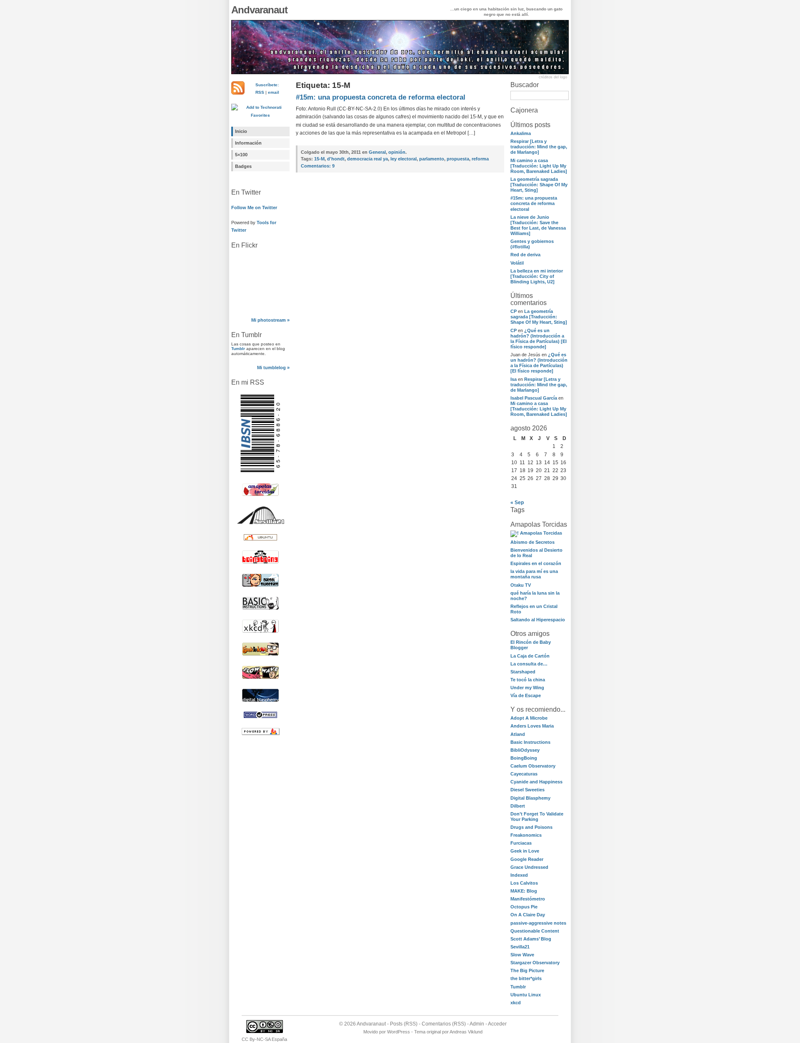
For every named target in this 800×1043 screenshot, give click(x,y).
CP (513, 311)
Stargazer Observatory (535, 962)
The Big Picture (527, 970)
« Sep (517, 502)
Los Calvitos (524, 882)
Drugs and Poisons (531, 827)
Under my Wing (527, 687)
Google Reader (526, 859)
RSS (259, 92)
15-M (319, 158)
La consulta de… (529, 663)
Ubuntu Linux (525, 994)
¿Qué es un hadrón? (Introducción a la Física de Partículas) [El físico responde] (538, 338)
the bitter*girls (526, 978)
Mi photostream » (270, 320)
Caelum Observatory (532, 765)
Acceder (497, 1024)
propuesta (458, 158)
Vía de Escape (525, 695)
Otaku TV (520, 585)
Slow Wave (522, 954)
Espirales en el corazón (535, 563)
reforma (480, 158)
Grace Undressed (529, 867)
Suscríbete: (267, 85)
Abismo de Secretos (532, 542)
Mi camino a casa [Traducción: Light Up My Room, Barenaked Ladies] (538, 166)
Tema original (427, 1031)
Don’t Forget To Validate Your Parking (536, 816)
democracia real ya (367, 158)
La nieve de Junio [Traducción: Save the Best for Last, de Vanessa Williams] (538, 225)
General (377, 152)
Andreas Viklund (466, 1031)
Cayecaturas (524, 773)
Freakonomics (526, 835)
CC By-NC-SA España (264, 1039)
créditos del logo (553, 77)
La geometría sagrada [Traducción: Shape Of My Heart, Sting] (539, 185)
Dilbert (517, 805)
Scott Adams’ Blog (530, 938)
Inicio (241, 131)
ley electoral (403, 158)
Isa (513, 379)
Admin (477, 1024)
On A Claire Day (527, 914)
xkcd (515, 1002)
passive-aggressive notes (538, 922)
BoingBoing (523, 757)
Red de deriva (525, 254)
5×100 (241, 154)
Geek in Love (524, 850)
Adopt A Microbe (529, 717)
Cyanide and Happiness (536, 781)
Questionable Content (534, 930)
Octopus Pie (524, 906)
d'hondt (336, 158)
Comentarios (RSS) (444, 1024)
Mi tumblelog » (273, 367)
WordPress (398, 1031)
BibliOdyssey (525, 750)
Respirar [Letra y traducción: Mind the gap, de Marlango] (538, 147)
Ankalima (520, 133)
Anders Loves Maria (532, 725)
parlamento (431, 158)
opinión (396, 152)
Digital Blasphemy (530, 797)
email (273, 92)
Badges (243, 166)
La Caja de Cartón (530, 655)
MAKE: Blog (523, 890)
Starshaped (522, 671)
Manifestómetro (527, 898)
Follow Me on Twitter (254, 207)
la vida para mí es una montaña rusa (534, 574)
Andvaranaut (259, 9)
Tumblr (238, 348)
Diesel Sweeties (527, 789)
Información (248, 142)
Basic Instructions (530, 742)
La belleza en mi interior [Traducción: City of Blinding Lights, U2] (536, 276)
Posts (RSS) (404, 1024)
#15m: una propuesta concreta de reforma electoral (533, 203)
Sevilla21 (520, 946)
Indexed (519, 875)
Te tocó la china (527, 679)
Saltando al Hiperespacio (537, 619)
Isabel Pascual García (533, 397)
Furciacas (521, 842)
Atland (517, 734)
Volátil (517, 262)
